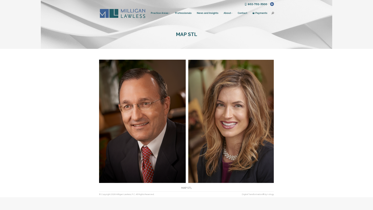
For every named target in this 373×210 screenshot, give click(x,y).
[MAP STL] (186, 122)
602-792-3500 (257, 4)
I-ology (270, 194)
